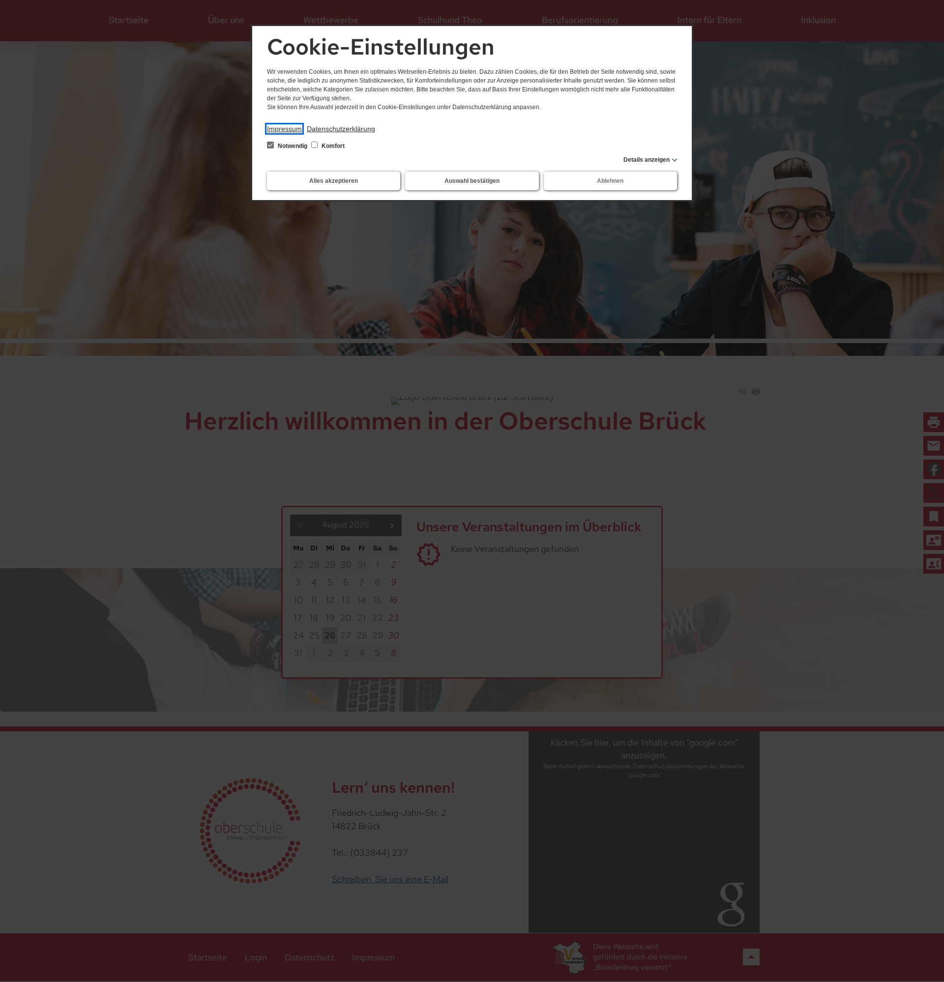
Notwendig (292, 146)
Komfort (332, 146)
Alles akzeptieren (333, 180)
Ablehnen (610, 180)
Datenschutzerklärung (341, 129)
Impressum (284, 129)
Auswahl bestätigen (472, 180)
